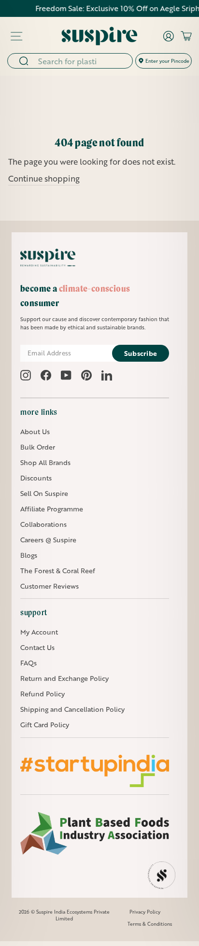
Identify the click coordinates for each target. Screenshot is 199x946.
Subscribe (140, 353)
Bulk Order (37, 447)
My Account (39, 631)
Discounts (36, 477)
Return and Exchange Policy (64, 678)
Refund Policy (42, 693)
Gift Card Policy (44, 724)
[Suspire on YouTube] (66, 375)
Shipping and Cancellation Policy (72, 709)
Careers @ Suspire (48, 539)
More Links (38, 412)
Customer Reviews (49, 586)
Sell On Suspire (44, 493)
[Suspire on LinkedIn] (106, 375)
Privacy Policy (144, 911)
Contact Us (37, 647)
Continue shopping (44, 178)
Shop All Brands (45, 462)
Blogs (28, 555)
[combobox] (82, 61)
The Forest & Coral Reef (57, 570)
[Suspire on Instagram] (25, 375)
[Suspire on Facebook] (46, 375)
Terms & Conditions (150, 923)
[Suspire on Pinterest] (86, 375)
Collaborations (43, 524)
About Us (35, 431)
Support (33, 612)
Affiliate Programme (51, 508)
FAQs (28, 662)
